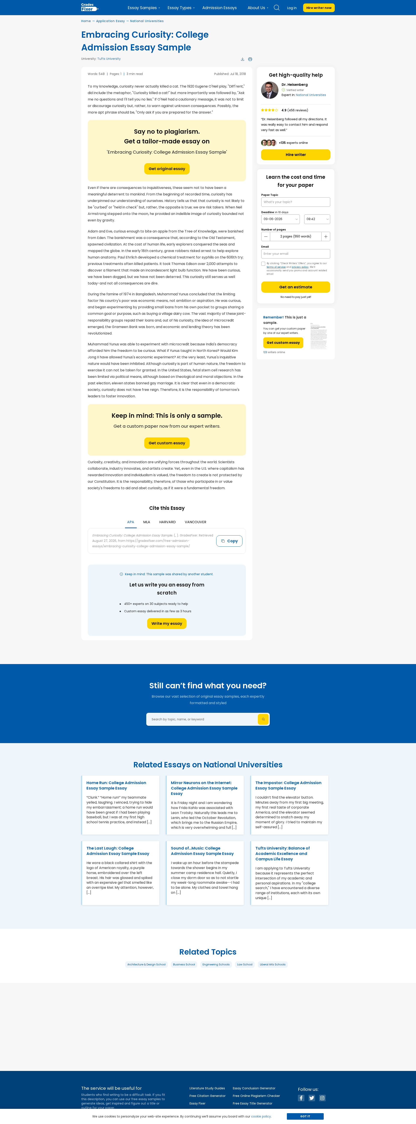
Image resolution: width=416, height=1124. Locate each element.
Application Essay (110, 21)
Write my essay (166, 623)
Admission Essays (219, 7)
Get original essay (167, 168)
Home (86, 21)
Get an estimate (295, 287)
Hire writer (296, 154)
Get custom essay (167, 443)
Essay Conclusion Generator (254, 1088)
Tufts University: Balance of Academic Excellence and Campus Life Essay (282, 853)
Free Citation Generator (208, 1096)
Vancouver (195, 522)
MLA (146, 522)
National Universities (147, 21)
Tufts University (109, 59)
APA (130, 522)
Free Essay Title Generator (252, 1103)
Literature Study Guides (207, 1088)
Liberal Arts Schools (273, 964)
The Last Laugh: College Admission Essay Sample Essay (117, 850)
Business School (184, 964)
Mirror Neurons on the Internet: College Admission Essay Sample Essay (204, 788)
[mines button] (266, 236)
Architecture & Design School (146, 964)
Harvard (167, 522)
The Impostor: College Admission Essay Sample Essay (288, 785)
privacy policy (300, 267)
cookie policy (261, 1116)
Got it (305, 1116)
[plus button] (325, 236)
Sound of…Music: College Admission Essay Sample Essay (202, 850)
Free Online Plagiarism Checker (256, 1096)
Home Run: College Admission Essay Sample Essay (116, 785)
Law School (244, 964)
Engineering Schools (216, 964)
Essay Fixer (197, 1103)
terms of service (276, 267)
